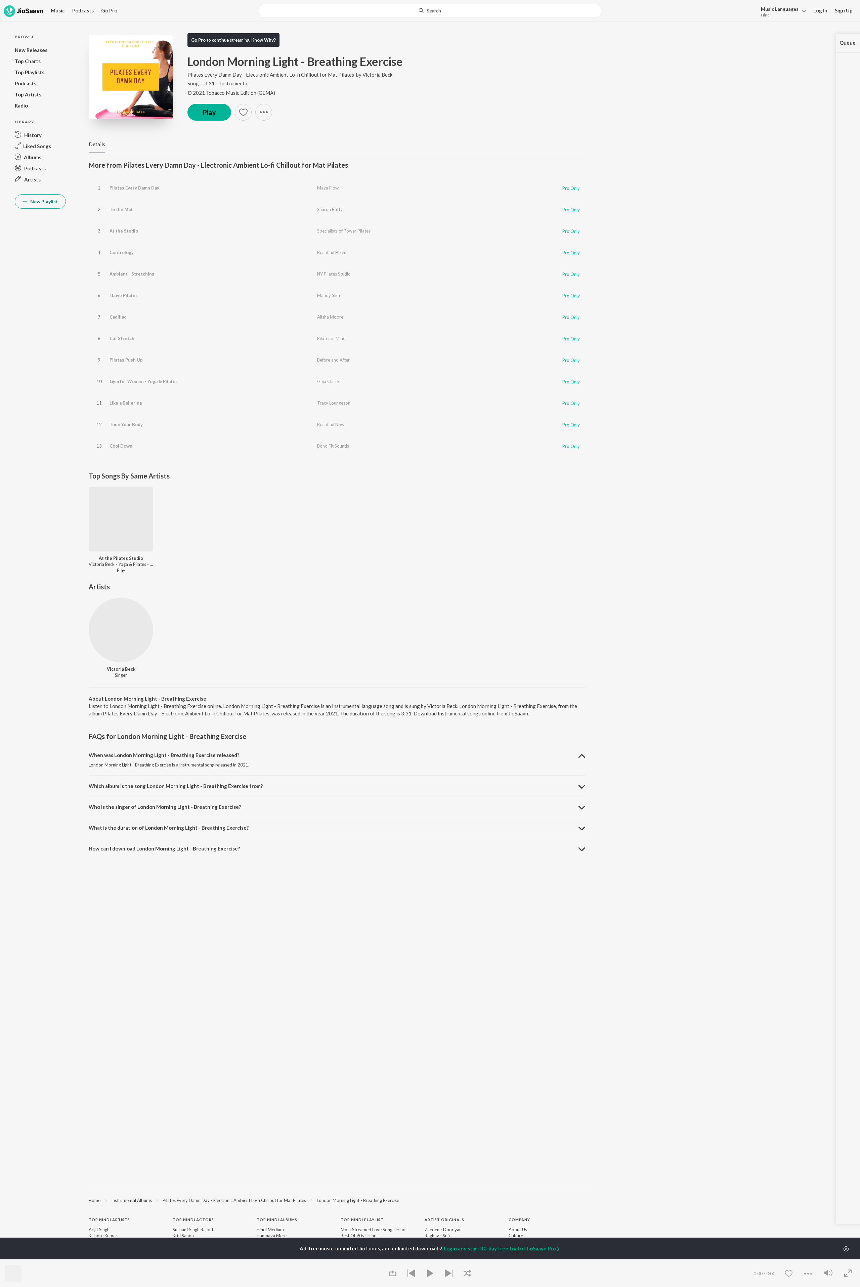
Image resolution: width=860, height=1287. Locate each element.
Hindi (766, 15)
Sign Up (844, 10)
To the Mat (121, 209)
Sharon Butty (330, 209)
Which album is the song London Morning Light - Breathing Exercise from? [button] (176, 786)
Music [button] (58, 10)
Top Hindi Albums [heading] (277, 1219)
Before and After (333, 360)
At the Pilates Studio (121, 558)
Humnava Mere (272, 1235)
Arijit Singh (99, 1229)
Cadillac (118, 317)
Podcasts (83, 10)
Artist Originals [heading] (444, 1219)
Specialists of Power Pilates (344, 231)
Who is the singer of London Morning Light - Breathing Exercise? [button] (165, 807)
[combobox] (430, 10)
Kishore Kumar (103, 1235)
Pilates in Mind (331, 338)
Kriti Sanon (183, 1235)
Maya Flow (328, 188)
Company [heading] (519, 1219)
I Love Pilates (124, 295)
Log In (820, 10)
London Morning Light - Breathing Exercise (358, 1200)
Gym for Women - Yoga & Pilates (144, 381)
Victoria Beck (377, 75)
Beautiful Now (330, 424)
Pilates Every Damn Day (134, 188)
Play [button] (209, 112)
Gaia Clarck (328, 381)
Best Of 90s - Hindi (359, 1235)
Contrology (122, 252)
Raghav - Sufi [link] (437, 1235)
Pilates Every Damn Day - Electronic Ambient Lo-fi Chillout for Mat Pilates (270, 75)
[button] (781, 11)
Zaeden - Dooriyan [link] (443, 1229)
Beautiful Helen (331, 252)
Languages (780, 9)
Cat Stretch (122, 338)
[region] (337, 1200)
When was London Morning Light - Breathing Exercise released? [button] (164, 755)
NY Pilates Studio (334, 274)
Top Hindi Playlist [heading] (362, 1219)
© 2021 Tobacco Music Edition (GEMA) (231, 93)
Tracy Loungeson (333, 403)
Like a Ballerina (126, 403)
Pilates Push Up (126, 360)
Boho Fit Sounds (333, 446)
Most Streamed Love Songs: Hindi (373, 1229)
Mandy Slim (328, 295)
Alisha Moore (330, 317)
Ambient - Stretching (132, 274)
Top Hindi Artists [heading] (109, 1219)
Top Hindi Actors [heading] (193, 1219)
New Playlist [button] (43, 201)
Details (97, 144)
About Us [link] (518, 1229)
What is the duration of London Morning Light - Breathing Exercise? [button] (169, 828)
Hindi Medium (270, 1229)
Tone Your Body (126, 424)
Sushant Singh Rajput (193, 1229)
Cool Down (121, 446)
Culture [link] (516, 1235)
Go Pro (109, 10)
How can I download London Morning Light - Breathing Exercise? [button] (164, 848)
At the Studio (124, 231)
